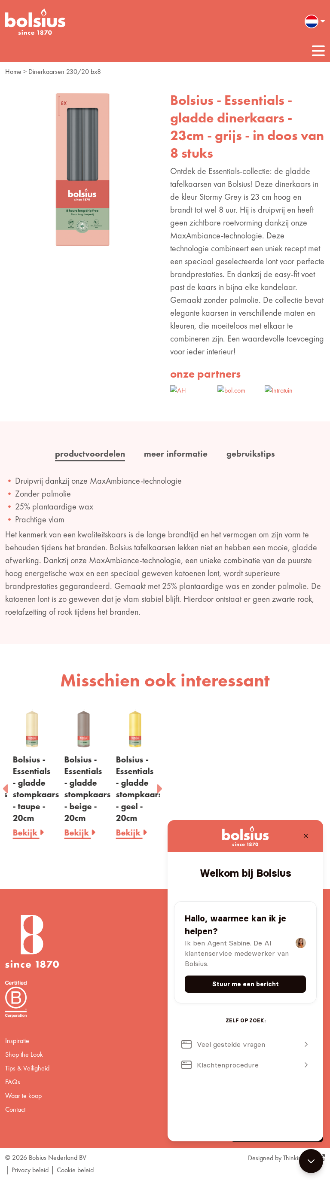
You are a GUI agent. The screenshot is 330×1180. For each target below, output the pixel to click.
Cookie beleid (75, 1169)
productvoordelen (90, 453)
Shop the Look (24, 1054)
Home (13, 71)
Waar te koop (23, 1095)
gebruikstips (250, 453)
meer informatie (176, 453)
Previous (6, 786)
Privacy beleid (30, 1169)
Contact (15, 1109)
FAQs (12, 1081)
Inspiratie (17, 1040)
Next (158, 786)
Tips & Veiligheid (27, 1068)
